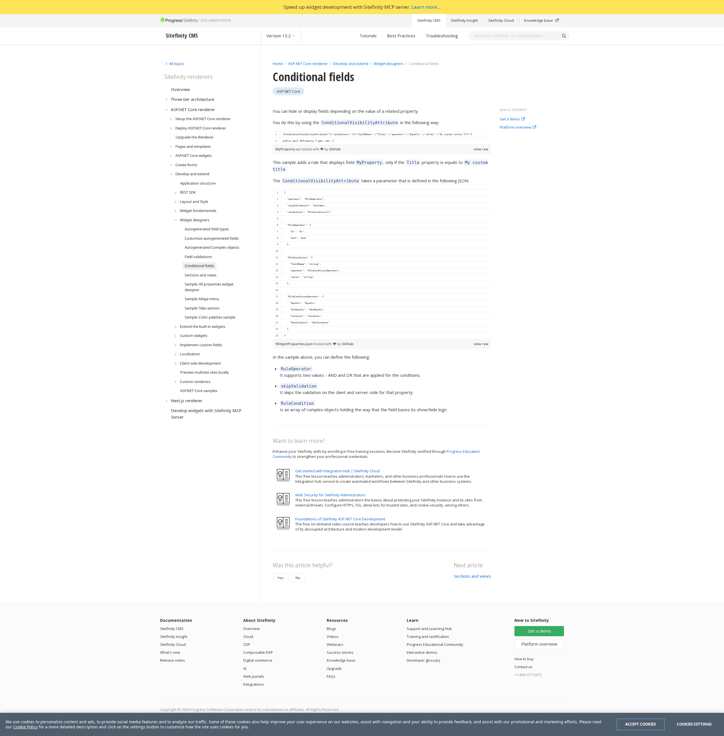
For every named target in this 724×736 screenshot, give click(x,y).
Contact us (523, 666)
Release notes (172, 660)
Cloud (248, 636)
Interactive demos (422, 652)
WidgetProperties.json (294, 344)
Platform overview (515, 127)
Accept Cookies (640, 724)
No (298, 577)
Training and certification (428, 636)
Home (278, 63)
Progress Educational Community (435, 644)
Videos (333, 636)
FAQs (331, 676)
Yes (280, 577)
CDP (246, 644)
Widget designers (389, 63)
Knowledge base (539, 20)
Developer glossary (423, 660)
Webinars (335, 644)
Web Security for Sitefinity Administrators (330, 494)
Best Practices (401, 35)
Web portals (253, 676)
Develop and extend (350, 63)
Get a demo (510, 119)
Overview (251, 628)
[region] (382, 137)
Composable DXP (258, 652)
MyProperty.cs (288, 149)
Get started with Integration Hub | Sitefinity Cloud (337, 470)
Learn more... (426, 7)
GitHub (335, 149)
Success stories (340, 652)
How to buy (524, 658)
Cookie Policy (25, 726)
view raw (481, 149)
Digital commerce (257, 660)
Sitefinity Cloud (501, 20)
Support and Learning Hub (429, 628)
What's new (170, 652)
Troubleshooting (442, 35)
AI (244, 668)
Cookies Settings (694, 724)
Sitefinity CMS (429, 20)
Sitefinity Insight (464, 20)
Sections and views (472, 576)
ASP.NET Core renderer (308, 63)
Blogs (331, 628)
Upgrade (334, 668)
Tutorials (368, 35)
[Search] (563, 35)
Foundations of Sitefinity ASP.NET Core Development (340, 518)
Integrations (253, 684)
